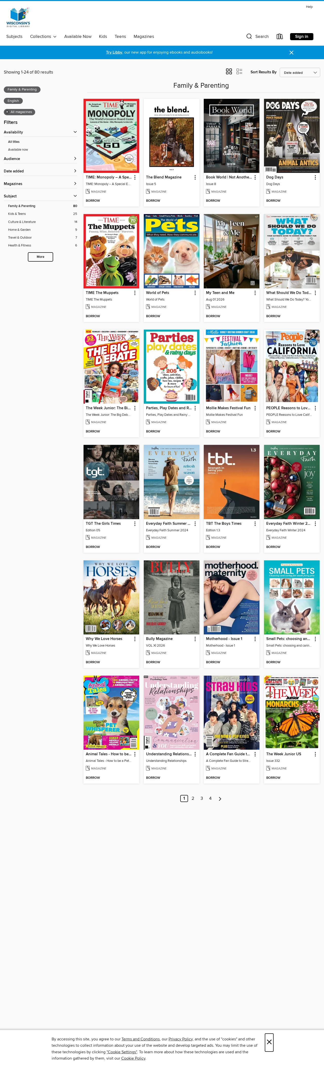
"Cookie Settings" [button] (122, 1052)
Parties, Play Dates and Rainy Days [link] (169, 408)
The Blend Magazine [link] (163, 177)
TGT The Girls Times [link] (103, 523)
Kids (103, 36)
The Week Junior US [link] (283, 754)
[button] (256, 37)
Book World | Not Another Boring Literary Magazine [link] (229, 177)
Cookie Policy (133, 1058)
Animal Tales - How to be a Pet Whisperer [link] (109, 754)
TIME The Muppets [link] (102, 293)
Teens (120, 36)
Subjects (14, 36)
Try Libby (114, 52)
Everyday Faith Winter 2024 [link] (289, 523)
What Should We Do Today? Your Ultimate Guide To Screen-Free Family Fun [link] (289, 293)
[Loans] (280, 37)
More (40, 257)
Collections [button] (41, 36)
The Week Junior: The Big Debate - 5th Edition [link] (109, 408)
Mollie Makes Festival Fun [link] (228, 408)
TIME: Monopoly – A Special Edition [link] (109, 177)
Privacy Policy (181, 1039)
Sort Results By (264, 72)
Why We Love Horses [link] (104, 639)
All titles (13, 142)
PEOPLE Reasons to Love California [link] (289, 408)
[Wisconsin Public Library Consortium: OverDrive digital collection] (18, 17)
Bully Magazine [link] (159, 639)
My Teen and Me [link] (220, 293)
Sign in (301, 36)
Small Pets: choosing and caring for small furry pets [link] (289, 639)
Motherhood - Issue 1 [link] (224, 639)
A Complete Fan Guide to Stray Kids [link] (229, 754)
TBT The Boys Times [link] (223, 523)
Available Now (77, 36)
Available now (18, 150)
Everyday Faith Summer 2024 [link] (169, 523)
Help (309, 7)
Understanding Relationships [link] (169, 754)
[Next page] (220, 798)
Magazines (144, 36)
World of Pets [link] (157, 293)
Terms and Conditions (141, 1039)
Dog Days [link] (274, 177)
